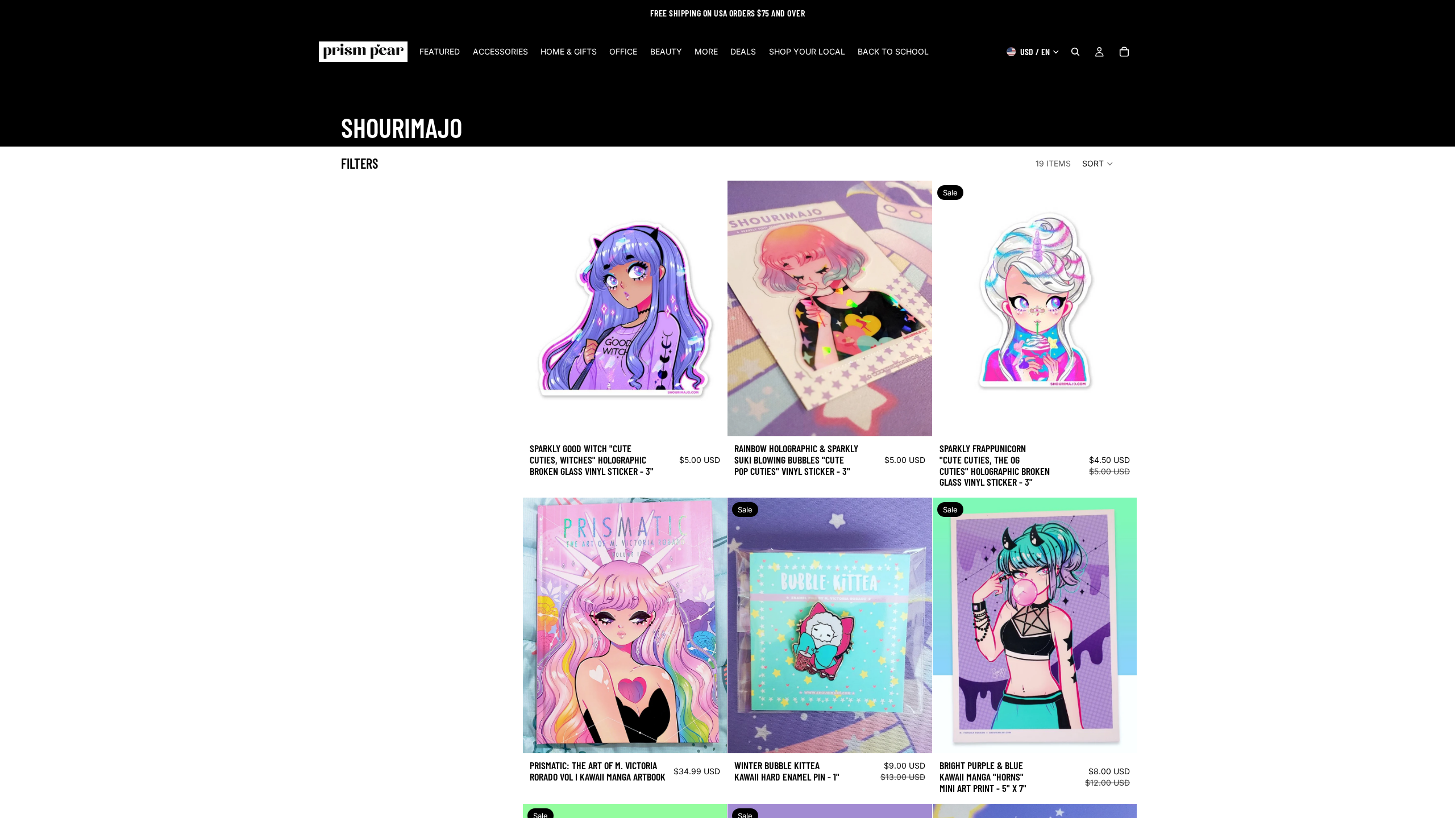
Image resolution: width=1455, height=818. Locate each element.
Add (719, 418)
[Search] (1075, 51)
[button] (1098, 163)
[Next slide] (710, 625)
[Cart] (1124, 51)
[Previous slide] (540, 625)
